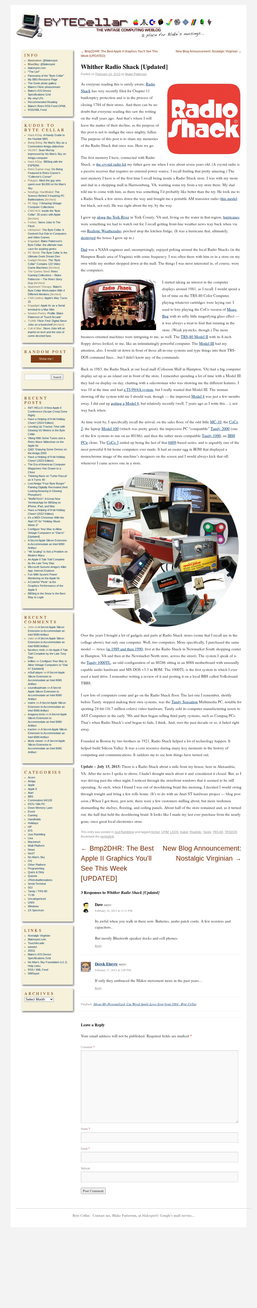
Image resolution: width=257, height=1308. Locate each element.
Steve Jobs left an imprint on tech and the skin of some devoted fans (46, 332)
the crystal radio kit (111, 164)
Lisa (30, 838)
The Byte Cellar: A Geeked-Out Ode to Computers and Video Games (47, 233)
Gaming (32, 815)
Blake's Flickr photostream (44, 86)
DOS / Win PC (36, 804)
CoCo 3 (113, 442)
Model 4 (198, 396)
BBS (30, 796)
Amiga (31, 781)
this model (229, 198)
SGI (30, 887)
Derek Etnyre (106, 964)
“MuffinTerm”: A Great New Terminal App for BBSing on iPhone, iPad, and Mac (44, 502)
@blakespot (50, 60)
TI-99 (31, 894)
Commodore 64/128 (40, 800)
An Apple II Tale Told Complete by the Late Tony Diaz (48, 653)
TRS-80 (218, 832)
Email (85, 1148)
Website (85, 1168)
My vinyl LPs (35, 98)
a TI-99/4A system (138, 389)
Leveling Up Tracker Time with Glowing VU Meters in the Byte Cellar (46, 430)
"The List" (34, 71)
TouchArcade (36, 943)
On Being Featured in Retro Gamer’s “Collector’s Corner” (45, 173)
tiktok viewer (35, 740)
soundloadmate (37, 687)
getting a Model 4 (125, 403)
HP (30, 826)
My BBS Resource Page (42, 79)
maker (184, 832)
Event (31, 811)
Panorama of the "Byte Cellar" (46, 75)
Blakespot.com (37, 939)
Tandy (207, 832)
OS (30, 860)
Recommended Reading (42, 102)
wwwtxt (32, 946)
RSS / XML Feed (38, 969)
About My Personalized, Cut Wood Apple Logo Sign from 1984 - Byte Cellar (145, 1004)
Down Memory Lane (40, 807)
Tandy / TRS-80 (37, 891)
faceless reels (36, 649)
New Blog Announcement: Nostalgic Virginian (208, 51)
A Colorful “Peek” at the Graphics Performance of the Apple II (45, 585)
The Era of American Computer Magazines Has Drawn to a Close (47, 468)
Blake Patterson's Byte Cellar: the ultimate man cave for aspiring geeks (45, 245)
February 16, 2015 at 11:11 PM (114, 911)
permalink (107, 836)
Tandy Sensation (184, 701)
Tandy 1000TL (99, 662)
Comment (88, 1047)
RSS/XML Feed (37, 109)
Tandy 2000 (220, 428)
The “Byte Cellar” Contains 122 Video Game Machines (44, 264)
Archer (155, 832)
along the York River (113, 217)
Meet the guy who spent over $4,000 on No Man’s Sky (47, 184)
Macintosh (34, 841)
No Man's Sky (36, 857)
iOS (30, 830)
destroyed (88, 237)
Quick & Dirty (36, 872)
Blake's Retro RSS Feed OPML (47, 106)
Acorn (31, 777)
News (31, 849)
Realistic (196, 832)
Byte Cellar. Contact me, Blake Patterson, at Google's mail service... (134, 1215)
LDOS (174, 832)
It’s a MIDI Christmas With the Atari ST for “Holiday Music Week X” (46, 521)
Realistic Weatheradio (104, 230)
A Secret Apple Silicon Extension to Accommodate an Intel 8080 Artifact (47, 544)
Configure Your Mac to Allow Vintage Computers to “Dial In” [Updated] (46, 533)
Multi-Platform (36, 845)
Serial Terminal (37, 883)
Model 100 (110, 428)
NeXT (31, 853)
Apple (31, 784)
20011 (31, 950)
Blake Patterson (136, 74)
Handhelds (34, 819)
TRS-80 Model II (194, 336)
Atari (30, 792)
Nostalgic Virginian (39, 935)
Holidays (33, 823)
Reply (98, 946)
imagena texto (36, 714)
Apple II (32, 788)
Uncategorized (37, 898)
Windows (33, 906)
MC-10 (215, 421)
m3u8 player (35, 672)
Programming (36, 868)
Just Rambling (124, 832)
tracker (32, 729)
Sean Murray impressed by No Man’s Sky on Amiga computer (47, 154)
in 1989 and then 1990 (125, 648)
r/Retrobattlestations (40, 879)
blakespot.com (37, 67)
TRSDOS (231, 832)
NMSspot (33, 973)
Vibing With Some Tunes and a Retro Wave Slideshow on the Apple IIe (46, 442)
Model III (206, 343)
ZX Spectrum (36, 910)
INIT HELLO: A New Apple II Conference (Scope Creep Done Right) (47, 411)
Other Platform (37, 864)
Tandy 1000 (211, 435)
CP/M (165, 832)
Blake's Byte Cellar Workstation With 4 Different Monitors (46, 290)
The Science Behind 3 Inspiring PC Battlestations (46, 195)
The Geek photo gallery (42, 83)
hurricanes (231, 217)
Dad (84, 249)
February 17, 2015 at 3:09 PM (113, 970)
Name (85, 1129)
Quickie (32, 875)
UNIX (31, 902)
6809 (172, 442)
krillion (31, 661)
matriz (31, 702)
